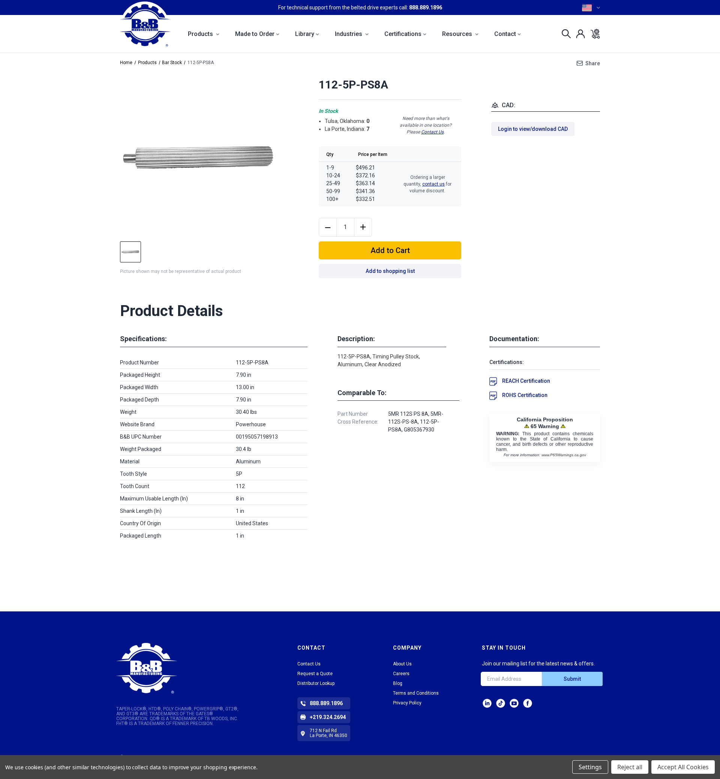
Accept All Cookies (683, 767)
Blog (397, 683)
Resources (458, 33)
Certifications (403, 33)
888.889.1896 (425, 7)
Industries (349, 33)
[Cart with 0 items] (593, 34)
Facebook (527, 703)
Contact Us (432, 132)
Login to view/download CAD (533, 129)
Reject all (629, 767)
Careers (401, 673)
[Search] (564, 33)
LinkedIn (487, 703)
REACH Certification (526, 381)
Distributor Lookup (315, 683)
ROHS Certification (525, 395)
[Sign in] (578, 33)
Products (201, 33)
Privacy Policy (407, 703)
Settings (590, 767)
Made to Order (254, 33)
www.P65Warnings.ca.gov (564, 455)
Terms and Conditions (416, 693)
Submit (572, 679)
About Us (402, 664)
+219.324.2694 (328, 717)
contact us (433, 184)
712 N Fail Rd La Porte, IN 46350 (328, 733)
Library (304, 33)
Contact (505, 33)
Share (592, 63)
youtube (514, 703)
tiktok (500, 703)
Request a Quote (315, 673)
